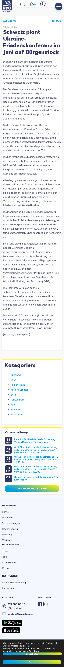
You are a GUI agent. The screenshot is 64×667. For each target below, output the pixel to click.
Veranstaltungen (11, 523)
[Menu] (58, 6)
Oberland (16, 375)
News (5, 511)
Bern (13, 394)
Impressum (8, 588)
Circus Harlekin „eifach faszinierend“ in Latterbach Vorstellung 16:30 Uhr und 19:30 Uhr (36, 460)
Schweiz (15, 409)
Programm (7, 517)
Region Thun (18, 384)
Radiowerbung (10, 528)
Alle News (9, 21)
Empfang (7, 534)
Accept (32, 662)
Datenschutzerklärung (14, 582)
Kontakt (6, 568)
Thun (14, 380)
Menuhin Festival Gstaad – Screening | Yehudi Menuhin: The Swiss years (35, 440)
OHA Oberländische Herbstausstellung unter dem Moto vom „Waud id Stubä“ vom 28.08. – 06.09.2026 (35, 450)
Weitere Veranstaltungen (32, 488)
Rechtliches (10, 576)
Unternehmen (10, 544)
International (18, 414)
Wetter (6, 540)
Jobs (4, 556)
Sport (14, 404)
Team (5, 550)
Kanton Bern (18, 399)
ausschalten (32, 654)
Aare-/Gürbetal (19, 389)
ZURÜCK (56, 21)
